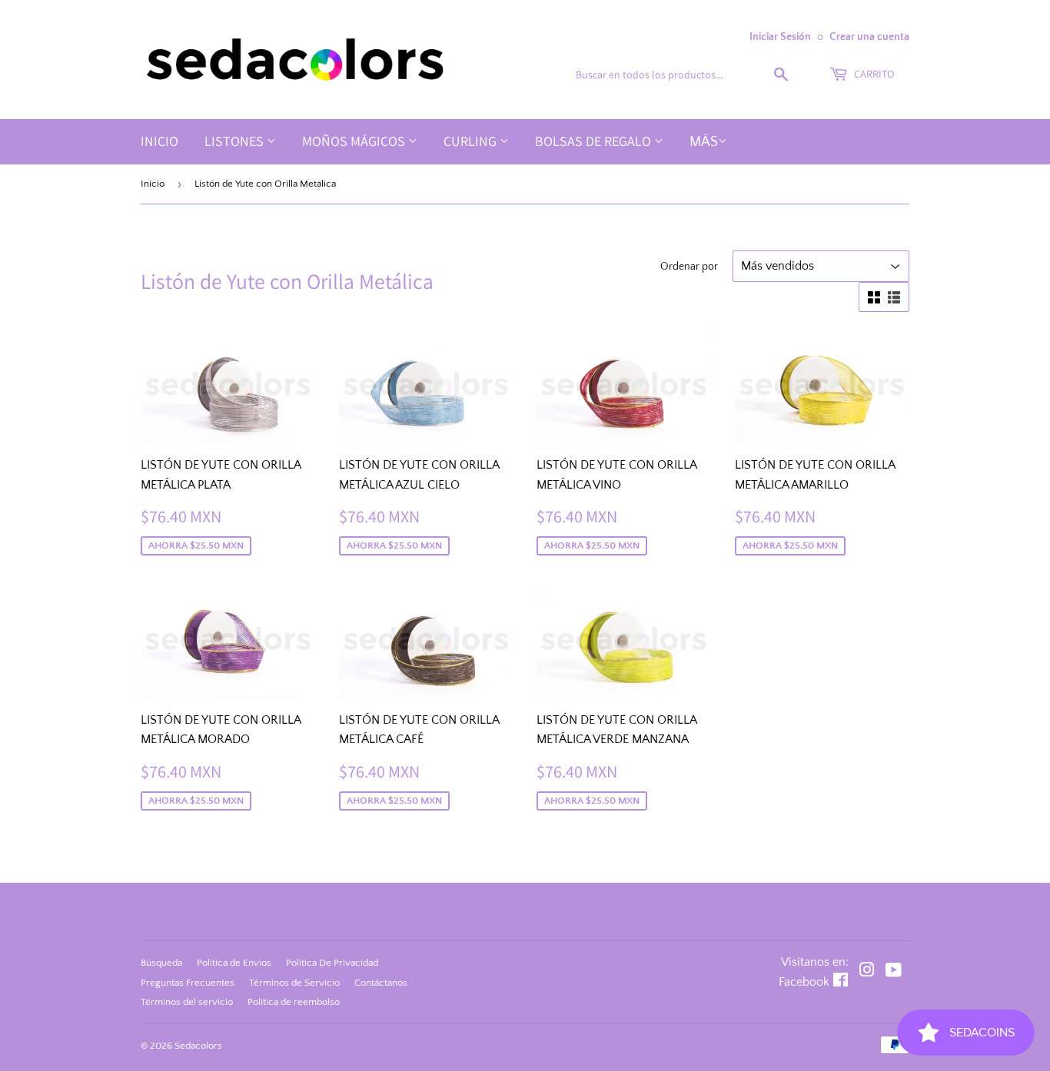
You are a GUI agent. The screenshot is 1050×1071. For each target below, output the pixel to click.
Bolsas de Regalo (594, 141)
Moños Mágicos (355, 141)
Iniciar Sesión (780, 37)
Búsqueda (161, 962)
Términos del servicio (187, 1001)
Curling (472, 141)
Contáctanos (380, 982)
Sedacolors (198, 1045)
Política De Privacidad (332, 962)
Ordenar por (689, 266)
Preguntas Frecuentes (187, 982)
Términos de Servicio (294, 982)
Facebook (804, 982)
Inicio (159, 141)
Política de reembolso (294, 1001)
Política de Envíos (234, 962)
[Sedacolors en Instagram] (867, 972)
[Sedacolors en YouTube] (894, 972)
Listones (235, 141)
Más (703, 142)
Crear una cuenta (869, 37)
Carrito (873, 74)
